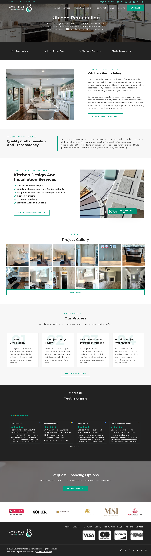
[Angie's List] (138, 2)
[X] (130, 2)
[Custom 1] (134, 2)
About (57, 8)
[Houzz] (137, 550)
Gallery (89, 8)
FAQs (111, 8)
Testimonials (101, 8)
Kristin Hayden (17, 423)
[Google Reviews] (122, 2)
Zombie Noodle (84, 423)
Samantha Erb (116, 423)
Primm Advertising (44, 552)
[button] (17, 255)
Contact (135, 8)
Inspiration (79, 8)
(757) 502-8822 (108, 2)
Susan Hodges (50, 423)
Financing (121, 8)
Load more (75, 292)
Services (76, 527)
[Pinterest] (142, 2)
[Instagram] (126, 2)
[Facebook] (118, 2)
